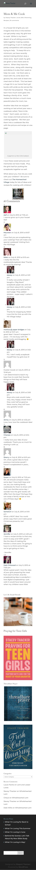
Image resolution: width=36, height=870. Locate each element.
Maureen (7, 233)
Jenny (6, 420)
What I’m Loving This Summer (17, 828)
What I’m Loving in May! (15, 842)
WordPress (23, 867)
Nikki (6, 257)
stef (5, 215)
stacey (9, 275)
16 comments (14, 20)
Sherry (6, 457)
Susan (6, 477)
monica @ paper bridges (14, 330)
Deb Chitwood (10, 565)
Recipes (6, 20)
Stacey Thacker (11, 17)
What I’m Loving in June (15, 832)
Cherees (7, 435)
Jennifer (7, 534)
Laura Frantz (9, 785)
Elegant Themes (23, 864)
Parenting (28, 17)
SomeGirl (7, 512)
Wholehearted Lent (20, 798)
